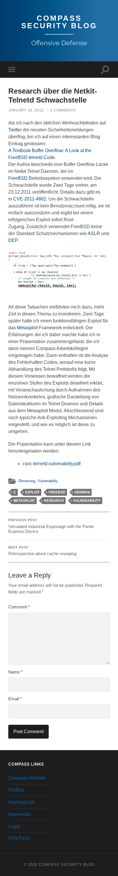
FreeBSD (17, 178)
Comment (19, 606)
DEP (12, 240)
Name (15, 671)
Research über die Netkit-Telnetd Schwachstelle (52, 96)
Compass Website (27, 777)
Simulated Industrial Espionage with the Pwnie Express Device (51, 526)
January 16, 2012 (26, 110)
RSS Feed (19, 838)
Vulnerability (48, 481)
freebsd (57, 492)
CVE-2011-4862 (29, 198)
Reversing (27, 481)
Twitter (15, 129)
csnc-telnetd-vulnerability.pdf (51, 463)
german (82, 492)
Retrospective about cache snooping (42, 551)
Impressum (19, 814)
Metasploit (27, 327)
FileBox (16, 790)
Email (15, 698)
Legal (14, 826)
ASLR (94, 233)
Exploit (32, 492)
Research (54, 501)
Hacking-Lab (21, 802)
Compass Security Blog (59, 22)
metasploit (24, 501)
